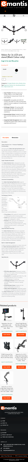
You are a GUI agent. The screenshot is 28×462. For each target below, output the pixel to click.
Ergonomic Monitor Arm (9, 85)
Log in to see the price (9, 61)
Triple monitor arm (8, 86)
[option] (16, 70)
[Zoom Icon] (14, 30)
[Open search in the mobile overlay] (23, 15)
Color (4, 69)
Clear (16, 72)
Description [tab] (6, 137)
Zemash (17, 460)
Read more (6, 334)
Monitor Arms (8, 49)
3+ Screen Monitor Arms (17, 49)
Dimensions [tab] (15, 137)
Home (2, 49)
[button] (5, 11)
